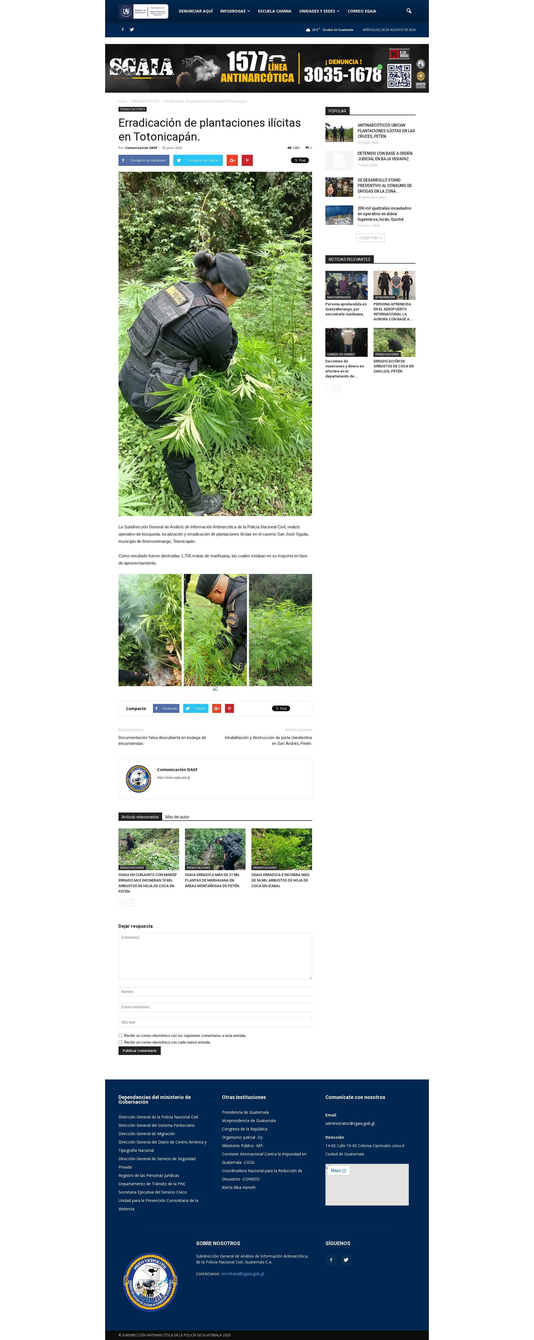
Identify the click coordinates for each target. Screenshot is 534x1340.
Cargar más (368, 237)
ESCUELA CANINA (274, 11)
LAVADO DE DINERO (341, 354)
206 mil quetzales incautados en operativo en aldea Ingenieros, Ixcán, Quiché (384, 214)
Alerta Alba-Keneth (239, 1187)
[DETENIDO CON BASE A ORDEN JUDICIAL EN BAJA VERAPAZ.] (339, 160)
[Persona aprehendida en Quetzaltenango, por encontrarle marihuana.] (346, 285)
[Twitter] (132, 29)
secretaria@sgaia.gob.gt (242, 1273)
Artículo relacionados (140, 817)
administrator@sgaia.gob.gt (350, 1123)
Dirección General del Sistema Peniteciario (156, 1125)
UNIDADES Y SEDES (317, 11)
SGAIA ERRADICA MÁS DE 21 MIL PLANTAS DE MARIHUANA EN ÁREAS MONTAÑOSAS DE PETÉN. (212, 880)
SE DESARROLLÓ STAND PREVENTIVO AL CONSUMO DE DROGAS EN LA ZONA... (385, 185)
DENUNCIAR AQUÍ (195, 11)
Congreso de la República (245, 1129)
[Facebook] (122, 29)
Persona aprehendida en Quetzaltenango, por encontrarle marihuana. (346, 309)
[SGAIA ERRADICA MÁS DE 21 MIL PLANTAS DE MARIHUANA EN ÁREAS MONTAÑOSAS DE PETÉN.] (215, 849)
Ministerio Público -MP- (243, 1145)
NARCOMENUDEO (339, 297)
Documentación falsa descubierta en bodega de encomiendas (162, 740)
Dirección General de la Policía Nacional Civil (158, 1117)
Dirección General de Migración (146, 1133)
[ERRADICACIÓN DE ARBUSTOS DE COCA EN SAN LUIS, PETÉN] (395, 342)
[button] (409, 11)
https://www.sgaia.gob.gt (173, 777)
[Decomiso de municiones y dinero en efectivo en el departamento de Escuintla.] (346, 342)
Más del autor (177, 817)
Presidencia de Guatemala (245, 1112)
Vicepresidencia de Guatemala (249, 1120)
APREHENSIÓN (385, 297)
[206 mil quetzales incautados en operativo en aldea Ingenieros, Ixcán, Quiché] (339, 215)
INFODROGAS (233, 11)
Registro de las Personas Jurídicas (148, 1175)
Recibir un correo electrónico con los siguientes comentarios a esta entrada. (185, 1036)
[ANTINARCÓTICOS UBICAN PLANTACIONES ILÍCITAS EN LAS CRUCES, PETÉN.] (339, 132)
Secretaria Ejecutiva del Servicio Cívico (152, 1192)
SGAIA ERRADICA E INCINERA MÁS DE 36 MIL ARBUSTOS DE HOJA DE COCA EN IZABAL (280, 880)
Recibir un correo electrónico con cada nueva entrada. (167, 1042)
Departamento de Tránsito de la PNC (152, 1183)
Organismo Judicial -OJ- (242, 1137)
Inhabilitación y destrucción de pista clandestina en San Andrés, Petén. (268, 740)
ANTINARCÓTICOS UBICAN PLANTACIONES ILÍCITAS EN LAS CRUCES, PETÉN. (386, 131)
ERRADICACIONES (132, 109)
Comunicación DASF (141, 148)
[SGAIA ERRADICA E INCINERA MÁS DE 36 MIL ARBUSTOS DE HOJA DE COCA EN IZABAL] (281, 849)
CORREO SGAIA (362, 11)
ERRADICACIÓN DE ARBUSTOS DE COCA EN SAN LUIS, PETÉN (394, 366)
